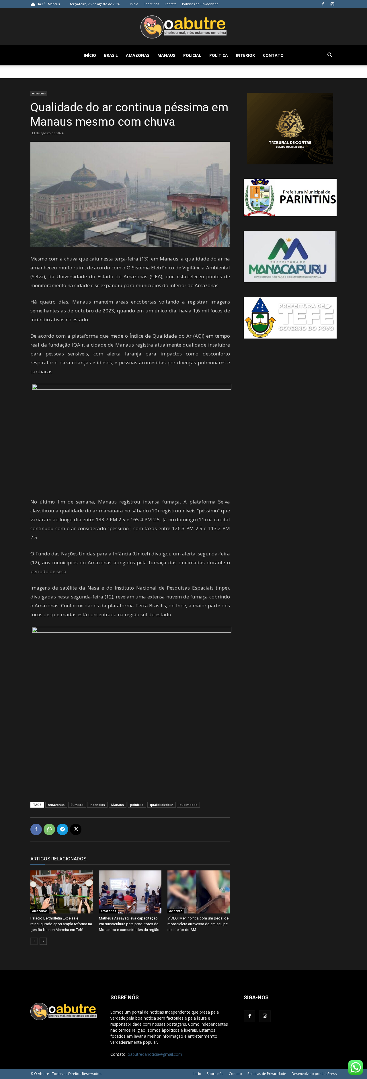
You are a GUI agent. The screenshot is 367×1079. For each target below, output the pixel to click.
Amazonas (137, 55)
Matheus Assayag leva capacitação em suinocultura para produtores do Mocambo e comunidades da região (129, 924)
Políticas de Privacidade (200, 4)
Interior (245, 55)
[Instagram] (332, 4)
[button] (330, 56)
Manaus (166, 55)
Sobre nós (151, 4)
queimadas (188, 804)
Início (134, 4)
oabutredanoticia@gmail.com (155, 1054)
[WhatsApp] (49, 829)
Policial (192, 55)
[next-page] (43, 941)
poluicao (137, 804)
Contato (171, 4)
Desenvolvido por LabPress (314, 1073)
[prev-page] (34, 941)
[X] (75, 829)
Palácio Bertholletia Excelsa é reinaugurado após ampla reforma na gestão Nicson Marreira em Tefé (61, 924)
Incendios (97, 804)
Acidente (175, 911)
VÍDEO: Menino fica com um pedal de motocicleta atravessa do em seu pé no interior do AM (198, 924)
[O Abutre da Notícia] (183, 26)
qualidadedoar (161, 804)
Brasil (111, 55)
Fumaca (77, 804)
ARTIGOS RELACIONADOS (58, 859)
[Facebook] (323, 4)
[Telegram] (62, 829)
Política (218, 55)
